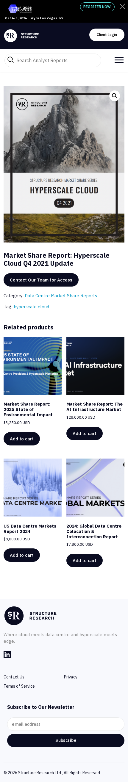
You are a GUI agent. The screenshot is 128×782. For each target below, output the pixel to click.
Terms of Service (19, 686)
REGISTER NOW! (97, 6)
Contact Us (14, 677)
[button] (114, 95)
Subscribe (65, 740)
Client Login (107, 34)
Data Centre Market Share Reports (61, 295)
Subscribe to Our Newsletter (40, 707)
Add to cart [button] (22, 439)
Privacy (70, 677)
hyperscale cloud (31, 306)
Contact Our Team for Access (41, 280)
